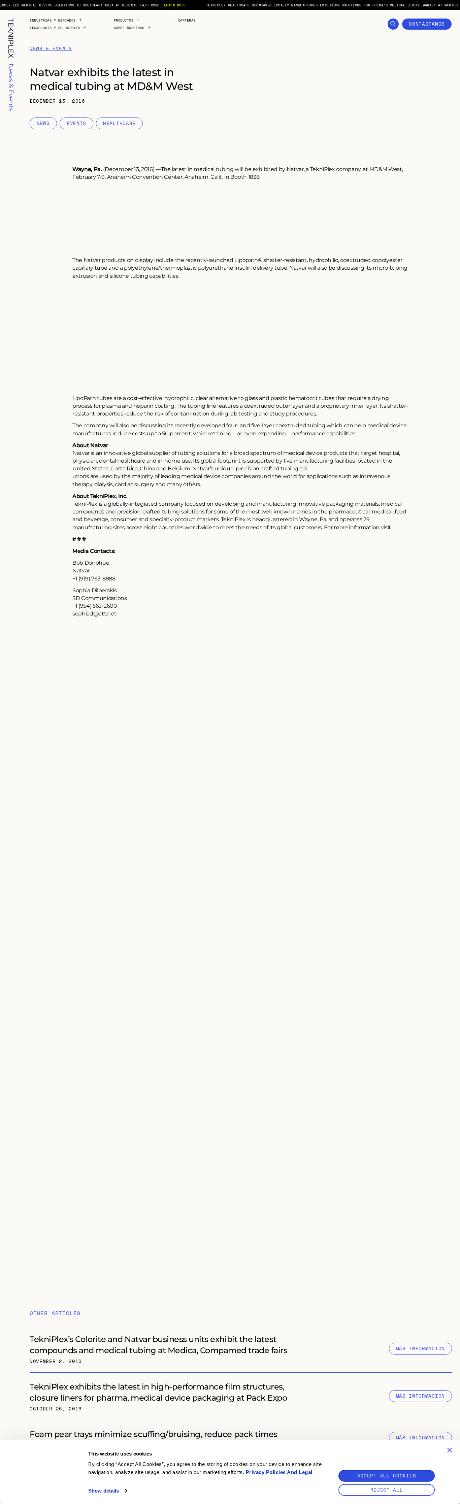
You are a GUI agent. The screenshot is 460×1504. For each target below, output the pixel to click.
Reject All (386, 1489)
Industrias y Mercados (53, 20)
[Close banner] (449, 1450)
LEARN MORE (175, 5)
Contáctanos (427, 24)
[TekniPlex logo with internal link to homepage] (10, 38)
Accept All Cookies (386, 1475)
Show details (103, 1491)
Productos (124, 20)
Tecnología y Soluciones (55, 28)
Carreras (187, 20)
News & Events (51, 49)
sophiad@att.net (94, 613)
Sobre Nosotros (129, 28)
